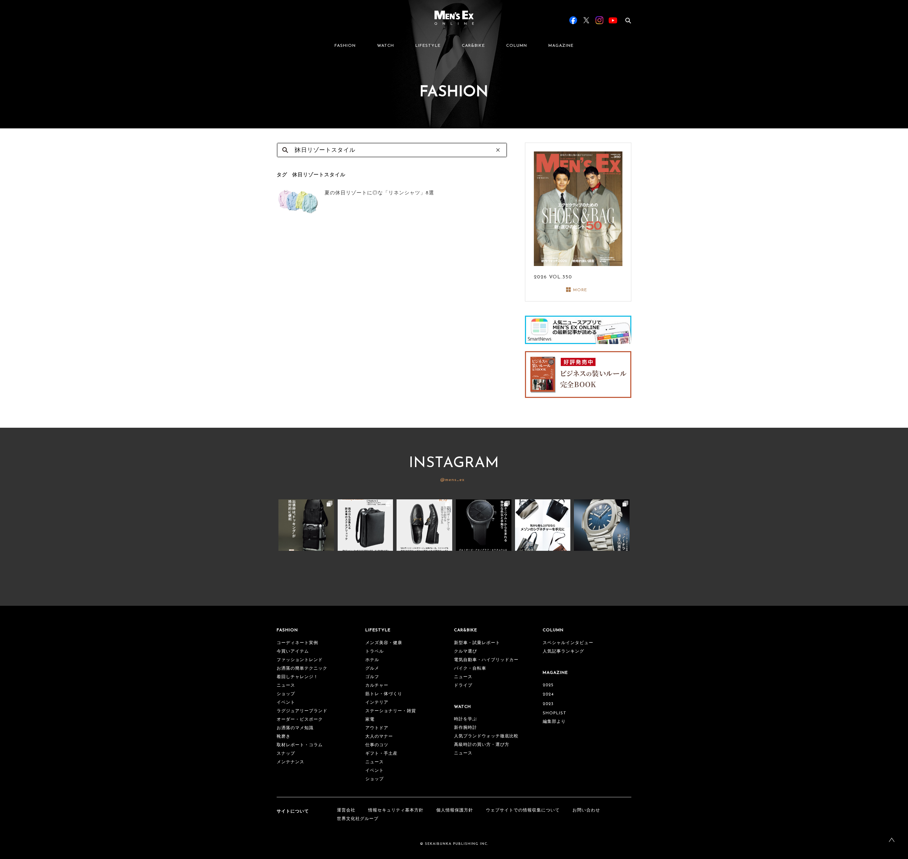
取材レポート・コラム (300, 745)
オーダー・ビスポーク (300, 719)
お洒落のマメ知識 (295, 728)
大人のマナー (379, 737)
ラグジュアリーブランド (302, 711)
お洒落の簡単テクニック (302, 668)
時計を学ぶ (465, 719)
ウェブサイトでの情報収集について (523, 810)
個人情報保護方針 (454, 810)
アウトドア (376, 728)
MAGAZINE (561, 46)
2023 (548, 704)
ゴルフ (372, 677)
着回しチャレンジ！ (297, 677)
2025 (548, 685)
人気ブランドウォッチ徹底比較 (486, 736)
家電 (370, 719)
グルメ (372, 668)
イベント (286, 702)
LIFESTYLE (428, 46)
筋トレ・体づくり (383, 694)
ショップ (286, 694)
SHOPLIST (554, 713)
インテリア (376, 702)
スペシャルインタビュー (568, 643)
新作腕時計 (465, 728)
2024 (548, 694)
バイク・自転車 (470, 668)
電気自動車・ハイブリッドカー (486, 660)
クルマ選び (465, 651)
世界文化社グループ (357, 819)
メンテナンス (290, 762)
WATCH (385, 46)
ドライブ (463, 685)
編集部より (554, 722)
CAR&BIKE (473, 46)
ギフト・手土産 (381, 754)
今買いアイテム (293, 651)
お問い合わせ (586, 810)
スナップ (286, 754)
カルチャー (376, 685)
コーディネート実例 (297, 643)
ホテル (372, 660)
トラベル (374, 651)
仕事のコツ (376, 745)
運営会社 (346, 810)
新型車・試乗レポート (477, 643)
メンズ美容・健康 (383, 643)
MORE (580, 290)
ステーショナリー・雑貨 (390, 711)
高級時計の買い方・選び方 (481, 745)
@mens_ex (452, 480)
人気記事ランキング (563, 651)
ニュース (286, 685)
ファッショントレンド (300, 660)
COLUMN (516, 46)
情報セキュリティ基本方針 (395, 810)
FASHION (345, 46)
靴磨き (283, 737)
